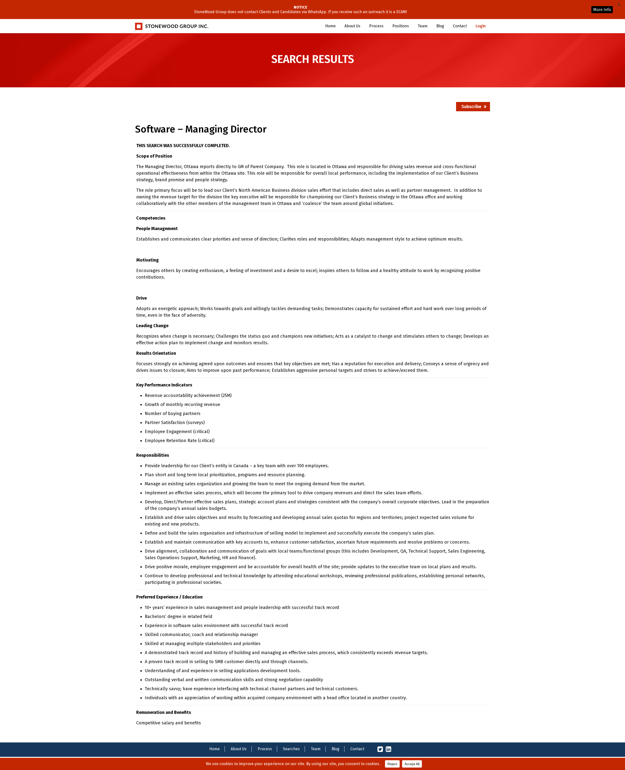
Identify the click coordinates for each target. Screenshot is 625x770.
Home (330, 26)
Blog (440, 26)
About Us (352, 26)
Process (376, 26)
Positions (400, 26)
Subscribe (471, 106)
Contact (460, 26)
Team (422, 26)
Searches (291, 749)
